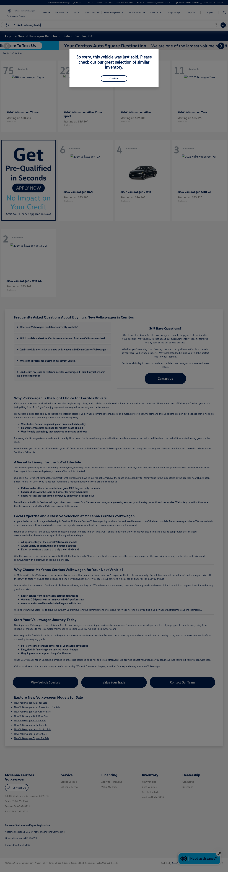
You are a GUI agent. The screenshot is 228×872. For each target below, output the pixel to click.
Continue (114, 78)
